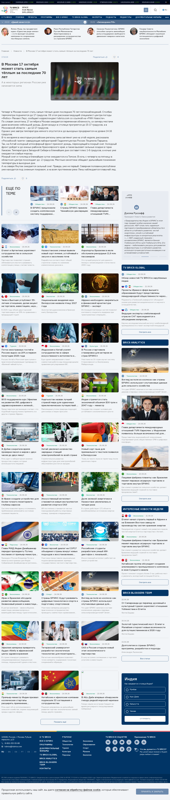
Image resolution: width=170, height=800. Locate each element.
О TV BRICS (45, 737)
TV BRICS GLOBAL (48, 755)
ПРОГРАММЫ (46, 745)
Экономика (88, 741)
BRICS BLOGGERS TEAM (48, 763)
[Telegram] (115, 749)
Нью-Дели (134, 697)
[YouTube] (121, 742)
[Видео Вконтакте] (121, 749)
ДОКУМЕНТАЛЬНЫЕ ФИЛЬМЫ (49, 749)
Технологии (67, 744)
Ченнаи (133, 711)
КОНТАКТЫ (45, 768)
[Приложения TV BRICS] (136, 742)
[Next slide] (16, 212)
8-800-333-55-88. (161, 780)
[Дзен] (128, 742)
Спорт (86, 748)
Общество (67, 741)
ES (29, 752)
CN (16, 752)
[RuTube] (108, 749)
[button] (127, 256)
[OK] (115, 742)
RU (2, 752)
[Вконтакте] (108, 742)
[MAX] (128, 749)
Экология (87, 755)
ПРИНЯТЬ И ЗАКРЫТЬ (152, 792)
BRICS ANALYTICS (48, 758)
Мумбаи (133, 689)
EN (9, 752)
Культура (66, 751)
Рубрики (67, 737)
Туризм (65, 748)
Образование (89, 744)
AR (35, 752)
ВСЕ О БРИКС (46, 741)
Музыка (86, 751)
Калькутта (134, 704)
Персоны (66, 755)
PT (22, 752)
